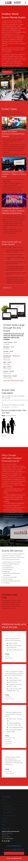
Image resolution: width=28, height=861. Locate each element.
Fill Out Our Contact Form (14, 853)
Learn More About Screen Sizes (13, 380)
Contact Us (7, 72)
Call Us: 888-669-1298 (15, 858)
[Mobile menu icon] (25, 3)
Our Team (4, 821)
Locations (4, 799)
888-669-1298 (10, 838)
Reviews (4, 824)
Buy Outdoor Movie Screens (9, 809)
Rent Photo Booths (7, 812)
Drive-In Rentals (7, 806)
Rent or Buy (4, 803)
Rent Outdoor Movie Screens (10, 815)
